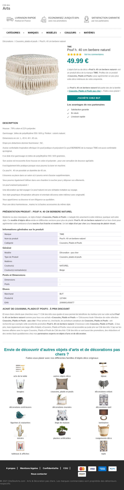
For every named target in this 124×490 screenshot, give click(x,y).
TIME (95, 73)
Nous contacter (39, 474)
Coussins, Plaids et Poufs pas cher (85, 91)
